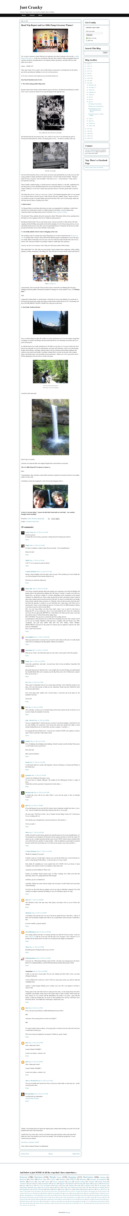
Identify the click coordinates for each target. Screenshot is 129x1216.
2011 (88, 129)
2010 (88, 131)
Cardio (65, 1187)
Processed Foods (61, 1203)
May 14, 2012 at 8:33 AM (37, 545)
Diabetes (39, 1191)
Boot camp (75, 1197)
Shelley (27, 545)
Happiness (62, 1183)
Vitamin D (104, 1191)
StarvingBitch (29, 637)
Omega (40, 1199)
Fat (53, 1187)
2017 (88, 71)
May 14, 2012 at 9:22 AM (40, 588)
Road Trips (36, 521)
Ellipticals (45, 1193)
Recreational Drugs (98, 1199)
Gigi (26, 900)
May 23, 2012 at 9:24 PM (36, 1062)
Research (23, 1179)
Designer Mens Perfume (32, 1098)
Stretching (24, 1197)
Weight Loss (55, 1176)
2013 (88, 80)
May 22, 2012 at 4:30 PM (43, 958)
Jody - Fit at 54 (29, 720)
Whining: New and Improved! (95, 106)
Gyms (69, 1182)
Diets (30, 1183)
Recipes (56, 1185)
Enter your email (90, 31)
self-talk (81, 1201)
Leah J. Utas (29, 532)
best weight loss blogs (53, 1201)
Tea (99, 1191)
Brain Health (25, 1195)
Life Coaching (77, 1191)
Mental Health (102, 1182)
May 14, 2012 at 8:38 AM (37, 560)
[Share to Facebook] (57, 519)
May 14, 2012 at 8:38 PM (42, 720)
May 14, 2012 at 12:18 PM (37, 661)
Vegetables (91, 1182)
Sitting (88, 1195)
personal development (98, 1179)
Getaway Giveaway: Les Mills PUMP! (95, 114)
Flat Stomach (53, 1193)
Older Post (76, 1154)
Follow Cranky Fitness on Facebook (94, 167)
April (90, 118)
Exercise (23, 1176)
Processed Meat (72, 1203)
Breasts (99, 1189)
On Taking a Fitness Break (95, 104)
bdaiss (27, 661)
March (90, 121)
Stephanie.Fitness (30, 958)
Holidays (62, 1179)
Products (73, 1179)
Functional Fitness (53, 1191)
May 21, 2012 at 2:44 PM (37, 947)
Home (24, 15)
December (91, 85)
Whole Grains (35, 1201)
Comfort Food (83, 1197)
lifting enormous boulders (60, 212)
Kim (26, 805)
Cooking (92, 1197)
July (90, 97)
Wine (47, 1197)
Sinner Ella (28, 589)
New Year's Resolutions (44, 1185)
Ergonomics (60, 1195)
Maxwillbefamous (30, 932)
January (91, 125)
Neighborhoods (80, 1195)
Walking (71, 1185)
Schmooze (92, 151)
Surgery (107, 1199)
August (91, 94)
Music (55, 1189)
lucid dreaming (73, 1201)
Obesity (22, 1181)
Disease (31, 1185)
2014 (88, 78)
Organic (46, 1199)
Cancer (52, 1179)
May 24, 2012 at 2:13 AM (45, 1080)
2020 (88, 68)
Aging (39, 1182)
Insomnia (67, 1195)
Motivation (88, 1176)
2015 (88, 76)
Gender (60, 1193)
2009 (88, 133)
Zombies (44, 1201)
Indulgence (85, 1189)
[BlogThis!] (54, 519)
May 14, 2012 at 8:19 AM (41, 532)
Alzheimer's (97, 1193)
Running (83, 1179)
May (90, 102)
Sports (107, 1195)
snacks (101, 1203)
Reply (27, 539)
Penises (49, 1203)
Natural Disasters (40, 1203)
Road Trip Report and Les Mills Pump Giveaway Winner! (94, 110)
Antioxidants (44, 1183)
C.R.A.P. (88, 1201)
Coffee (84, 1187)
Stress (36, 1183)
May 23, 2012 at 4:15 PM (36, 1008)
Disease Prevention (38, 1189)
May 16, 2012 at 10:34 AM (41, 792)
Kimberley (28, 913)
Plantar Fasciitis (54, 1199)
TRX (32, 1205)
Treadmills (41, 1197)
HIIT (90, 1187)
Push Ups (88, 1199)
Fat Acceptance (101, 1185)
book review (30, 1193)
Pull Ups (82, 1199)
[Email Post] (48, 518)
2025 (88, 66)
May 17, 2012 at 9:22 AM (44, 851)
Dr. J (26, 682)
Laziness (67, 1193)
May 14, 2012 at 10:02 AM (41, 637)
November (91, 87)
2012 (88, 83)
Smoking (94, 1195)
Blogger (68, 1212)
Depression (38, 1193)
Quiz (24, 1185)
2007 (88, 138)
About (40, 15)
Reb (26, 707)
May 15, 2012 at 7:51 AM (37, 741)
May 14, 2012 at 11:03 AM (40, 650)
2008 (88, 136)
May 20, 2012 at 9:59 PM (44, 932)
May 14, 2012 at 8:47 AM (44, 571)
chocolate (81, 1193)
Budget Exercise (44, 1195)
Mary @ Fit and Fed (31, 1081)
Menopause (30, 1203)
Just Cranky (31, 7)
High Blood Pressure (65, 1191)
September (91, 92)
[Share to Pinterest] (59, 519)
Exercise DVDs (45, 1187)
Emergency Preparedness (99, 1201)
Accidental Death (89, 1185)
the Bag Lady (29, 792)
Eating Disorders (24, 1199)
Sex (108, 1187)
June (90, 99)
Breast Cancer (33, 1195)
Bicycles (31, 1182)
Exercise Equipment (58, 1182)
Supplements (26, 1189)
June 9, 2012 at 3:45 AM (41, 1094)
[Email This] (52, 519)
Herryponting (29, 1094)
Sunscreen (94, 1203)
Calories (32, 1191)
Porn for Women (73, 1199)
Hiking (49, 1189)
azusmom (28, 775)
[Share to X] (55, 519)
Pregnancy (85, 1191)
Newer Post (25, 1154)
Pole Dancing (63, 1199)
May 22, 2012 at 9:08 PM (40, 971)
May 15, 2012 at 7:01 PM (39, 775)
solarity (27, 741)
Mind (32, 1179)
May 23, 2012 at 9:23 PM (36, 1043)
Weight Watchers (26, 1201)
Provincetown (105, 1183)
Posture (21, 1205)
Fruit (45, 1191)
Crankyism (99, 1197)
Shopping (93, 1191)
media (78, 1185)
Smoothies (101, 1195)
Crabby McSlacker (32, 518)
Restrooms (27, 1205)
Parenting (80, 1183)
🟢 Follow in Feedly (91, 38)
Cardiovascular (74, 1187)
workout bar (31, 936)
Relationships (23, 1187)
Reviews (54, 1183)
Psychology (74, 1193)
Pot (54, 1203)
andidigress (52, 283)
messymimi (28, 650)
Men (73, 1195)
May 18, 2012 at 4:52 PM (39, 913)
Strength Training (80, 1182)
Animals (47, 1182)
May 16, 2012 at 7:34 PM (36, 805)
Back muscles (105, 1193)
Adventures (29, 521)
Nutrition (38, 1176)
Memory (105, 1189)
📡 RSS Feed (89, 40)
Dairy (106, 1197)
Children (77, 1189)
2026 (88, 64)
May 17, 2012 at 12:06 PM (35, 900)
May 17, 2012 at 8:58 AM (36, 832)
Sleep (63, 1185)
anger (59, 1197)
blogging (72, 1176)
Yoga (58, 1187)
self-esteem (89, 1193)
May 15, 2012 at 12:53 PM (37, 762)
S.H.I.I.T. (80, 1203)
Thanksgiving (32, 1197)
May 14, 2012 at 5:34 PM (35, 707)
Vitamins (22, 1193)
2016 (88, 73)
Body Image (33, 1187)
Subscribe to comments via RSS (30, 1142)
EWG (106, 1203)
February (91, 123)
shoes (92, 1189)
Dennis (27, 762)
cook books (64, 1201)
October (91, 90)
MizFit (27, 560)
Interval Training (99, 1187)
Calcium (52, 1195)
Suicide (88, 1203)
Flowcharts (33, 1199)
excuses (70, 1189)
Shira (27, 832)
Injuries (88, 1183)
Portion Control (24, 1191)
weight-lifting (66, 1197)
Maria (27, 947)
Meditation (71, 1183)
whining (103, 1177)
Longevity (96, 1183)
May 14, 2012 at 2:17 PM (36, 682)
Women (53, 1197)
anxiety (62, 1189)
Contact (32, 15)
